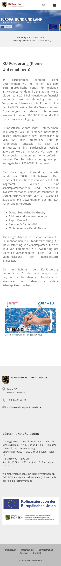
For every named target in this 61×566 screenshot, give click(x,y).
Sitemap (24, 552)
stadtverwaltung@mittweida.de (24, 407)
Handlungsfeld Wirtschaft (24, 40)
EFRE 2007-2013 (36, 37)
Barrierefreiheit (46, 549)
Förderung (22, 37)
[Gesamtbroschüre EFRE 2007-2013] (30, 315)
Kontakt (37, 552)
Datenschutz (27, 549)
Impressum (10, 549)
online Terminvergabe (20, 480)
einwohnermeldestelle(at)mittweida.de (35, 477)
